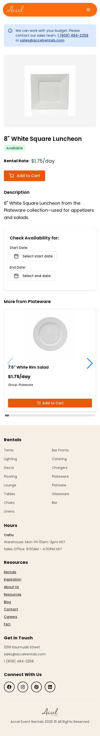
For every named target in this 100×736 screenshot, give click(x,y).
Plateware (60, 476)
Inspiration (12, 579)
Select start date (38, 256)
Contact (11, 609)
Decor (9, 467)
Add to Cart (28, 175)
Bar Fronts (60, 450)
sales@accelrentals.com (42, 40)
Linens (9, 511)
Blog (7, 602)
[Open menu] (88, 10)
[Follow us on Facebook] (9, 687)
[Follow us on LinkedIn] (50, 687)
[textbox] (12, 598)
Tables (9, 493)
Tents (9, 450)
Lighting (10, 459)
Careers (10, 616)
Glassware (60, 493)
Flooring (10, 476)
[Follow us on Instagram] (22, 687)
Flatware (59, 485)
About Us (11, 586)
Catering (59, 459)
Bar (54, 502)
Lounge (10, 485)
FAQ (7, 624)
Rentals (10, 572)
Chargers (59, 467)
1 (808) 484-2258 (73, 35)
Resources (12, 594)
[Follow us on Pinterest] (36, 687)
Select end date (37, 275)
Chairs (9, 502)
